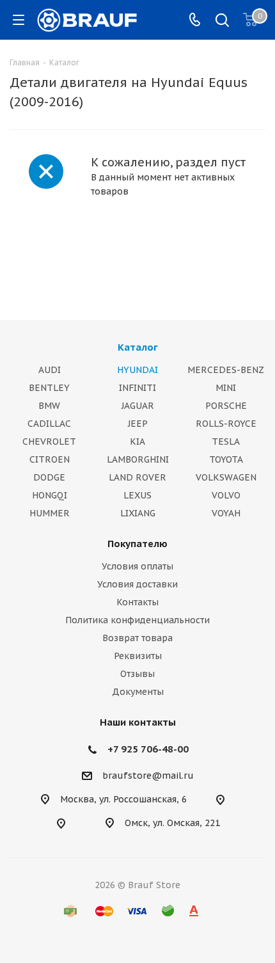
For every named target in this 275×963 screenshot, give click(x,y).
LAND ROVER (137, 477)
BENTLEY (49, 388)
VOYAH (226, 513)
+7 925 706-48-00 (148, 749)
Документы (138, 691)
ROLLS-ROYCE (226, 423)
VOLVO (226, 495)
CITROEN (49, 459)
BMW (49, 405)
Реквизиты (138, 656)
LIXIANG (137, 513)
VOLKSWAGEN (226, 477)
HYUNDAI (137, 370)
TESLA (226, 441)
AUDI (49, 370)
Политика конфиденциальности (137, 620)
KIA (137, 441)
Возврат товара (137, 638)
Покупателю (137, 543)
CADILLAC (49, 423)
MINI (226, 388)
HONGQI (49, 495)
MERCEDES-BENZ (225, 370)
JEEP (138, 423)
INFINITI (137, 388)
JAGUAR (138, 405)
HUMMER (49, 513)
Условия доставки (137, 584)
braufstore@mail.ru (148, 775)
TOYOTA (226, 459)
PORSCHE (226, 405)
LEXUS (137, 495)
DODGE (49, 477)
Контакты (137, 602)
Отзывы (137, 674)
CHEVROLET (49, 441)
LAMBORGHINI (138, 459)
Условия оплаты (137, 566)
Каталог (138, 347)
